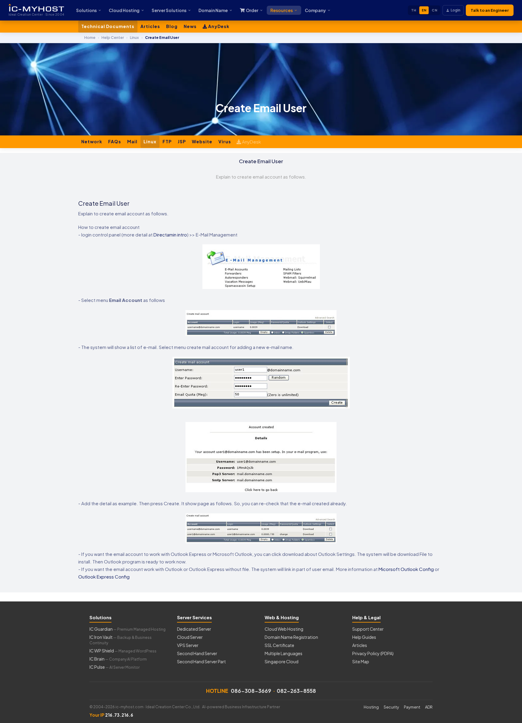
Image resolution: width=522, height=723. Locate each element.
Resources (281, 10)
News (190, 26)
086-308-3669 (251, 690)
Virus (224, 141)
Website (202, 141)
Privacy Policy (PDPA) (373, 653)
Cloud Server (190, 637)
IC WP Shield (122, 650)
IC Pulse (114, 667)
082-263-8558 (296, 690)
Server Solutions (169, 10)
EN (424, 10)
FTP (167, 141)
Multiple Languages (283, 653)
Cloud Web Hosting (284, 629)
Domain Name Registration (291, 637)
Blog (172, 26)
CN (434, 10)
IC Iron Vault (120, 639)
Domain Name (213, 10)
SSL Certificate (279, 645)
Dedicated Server (194, 629)
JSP (182, 141)
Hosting (371, 707)
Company (315, 10)
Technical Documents (107, 26)
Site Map (360, 661)
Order (252, 10)
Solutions (86, 10)
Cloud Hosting (124, 10)
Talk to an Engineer (490, 10)
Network (91, 141)
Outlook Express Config (104, 576)
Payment (412, 707)
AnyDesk (218, 26)
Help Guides (364, 637)
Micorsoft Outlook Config (406, 569)
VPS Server (187, 645)
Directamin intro (170, 234)
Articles (150, 26)
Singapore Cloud (281, 661)
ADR (429, 707)
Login (455, 10)
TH (413, 10)
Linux (149, 141)
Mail (132, 141)
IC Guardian (127, 629)
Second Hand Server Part (201, 661)
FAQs (114, 141)
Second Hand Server (197, 653)
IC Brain (118, 658)
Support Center (368, 629)
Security (391, 707)
